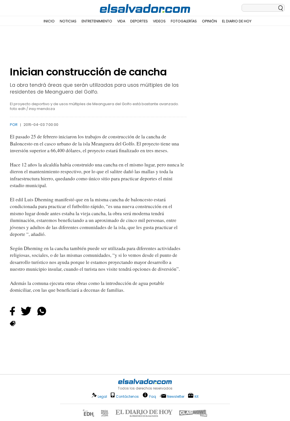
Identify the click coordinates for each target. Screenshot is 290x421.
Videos (159, 21)
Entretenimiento (97, 21)
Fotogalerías (184, 21)
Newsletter (175, 396)
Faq (152, 396)
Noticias (68, 21)
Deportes (139, 21)
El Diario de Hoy (236, 21)
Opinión (209, 21)
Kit (197, 396)
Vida (121, 21)
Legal (102, 396)
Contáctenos (127, 396)
